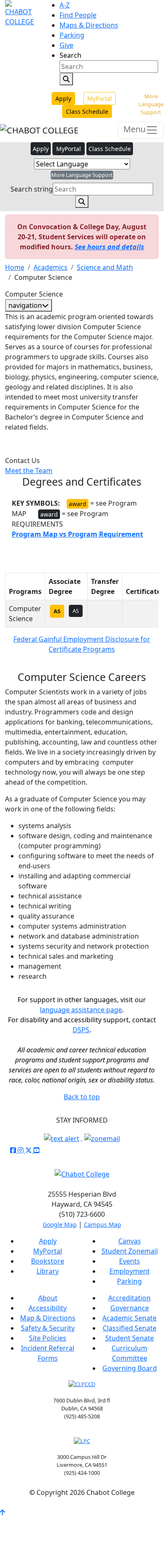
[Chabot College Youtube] (36, 1150)
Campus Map (102, 1224)
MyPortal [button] (68, 149)
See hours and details (109, 246)
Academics (51, 267)
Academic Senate (129, 1318)
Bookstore (47, 1261)
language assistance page (81, 1009)
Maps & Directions (89, 25)
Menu (134, 129)
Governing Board (129, 1368)
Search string (31, 189)
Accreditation (129, 1297)
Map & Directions (47, 1318)
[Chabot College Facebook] (14, 1150)
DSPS (81, 1029)
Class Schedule (87, 111)
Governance (129, 1308)
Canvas (129, 1241)
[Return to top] (2, 1512)
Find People (78, 15)
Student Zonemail (130, 1251)
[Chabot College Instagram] (21, 1150)
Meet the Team (28, 470)
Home (14, 267)
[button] (77, 534)
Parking (72, 35)
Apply (63, 98)
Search (70, 55)
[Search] (66, 79)
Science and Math (105, 267)
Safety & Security (48, 1328)
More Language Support (151, 104)
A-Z (65, 5)
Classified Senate (129, 1328)
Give (66, 45)
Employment (129, 1271)
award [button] (49, 514)
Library (47, 1271)
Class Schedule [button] (110, 149)
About (47, 1297)
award (77, 504)
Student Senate (129, 1338)
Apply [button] (41, 149)
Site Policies (47, 1338)
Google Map (60, 1224)
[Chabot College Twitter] (29, 1150)
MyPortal (99, 98)
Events (129, 1261)
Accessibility (48, 1308)
